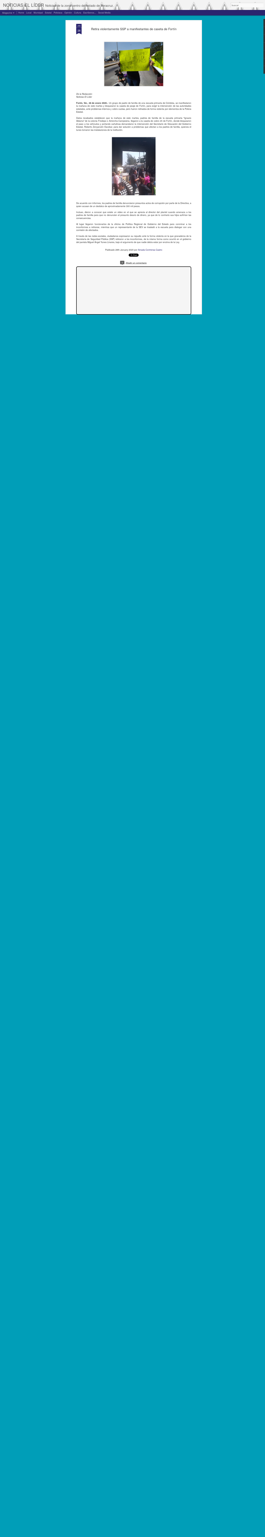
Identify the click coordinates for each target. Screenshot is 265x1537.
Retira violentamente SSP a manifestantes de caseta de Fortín (134, 29)
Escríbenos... (89, 12)
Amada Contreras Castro (150, 249)
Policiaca (58, 12)
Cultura (77, 12)
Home (21, 12)
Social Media (104, 12)
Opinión (68, 12)
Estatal (48, 12)
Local (28, 12)
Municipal (38, 12)
